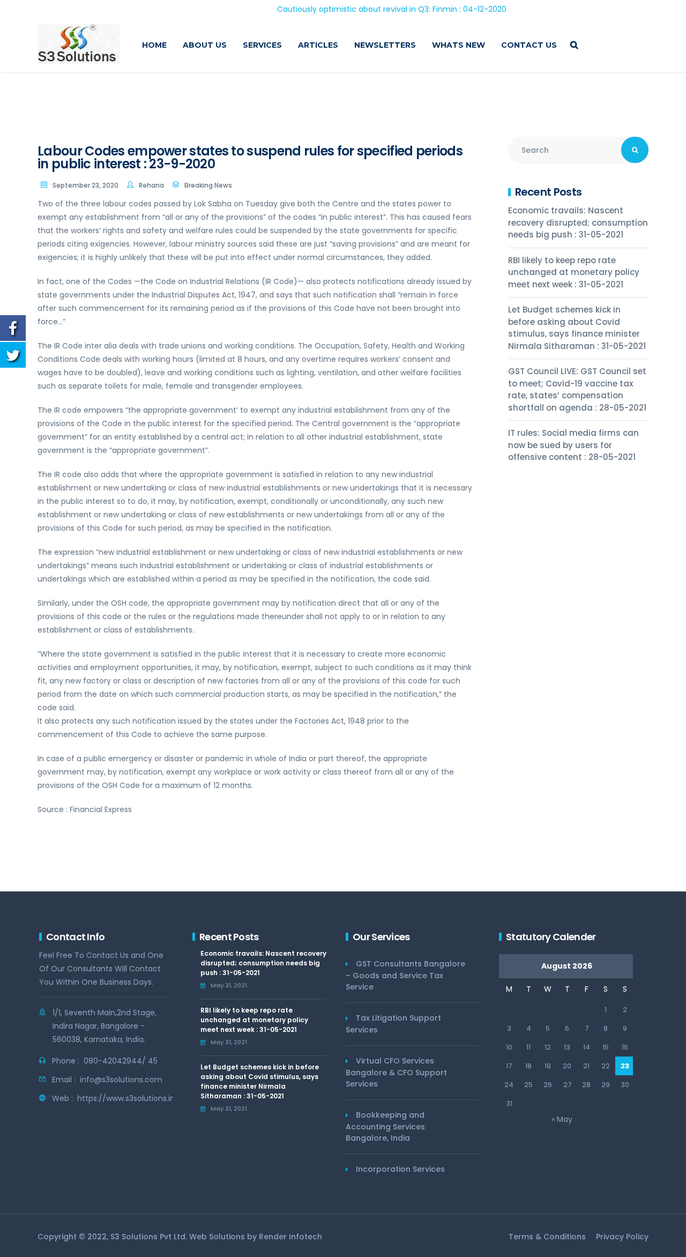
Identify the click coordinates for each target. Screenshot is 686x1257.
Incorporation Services (400, 1169)
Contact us (529, 45)
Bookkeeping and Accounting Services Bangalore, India (385, 1126)
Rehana (151, 185)
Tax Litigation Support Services (393, 1024)
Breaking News (208, 185)
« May (561, 1119)
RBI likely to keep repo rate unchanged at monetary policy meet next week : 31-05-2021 (573, 272)
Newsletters (385, 45)
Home (154, 45)
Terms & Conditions (547, 1236)
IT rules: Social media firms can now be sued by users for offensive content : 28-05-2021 (573, 445)
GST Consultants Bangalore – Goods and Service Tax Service (405, 975)
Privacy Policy (622, 1236)
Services (262, 45)
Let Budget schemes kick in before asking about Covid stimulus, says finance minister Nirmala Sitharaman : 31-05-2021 (577, 328)
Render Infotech (290, 1236)
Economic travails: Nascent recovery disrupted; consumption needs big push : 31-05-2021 (578, 222)
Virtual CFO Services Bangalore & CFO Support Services (396, 1072)
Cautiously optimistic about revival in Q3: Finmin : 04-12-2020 (360, 9)
